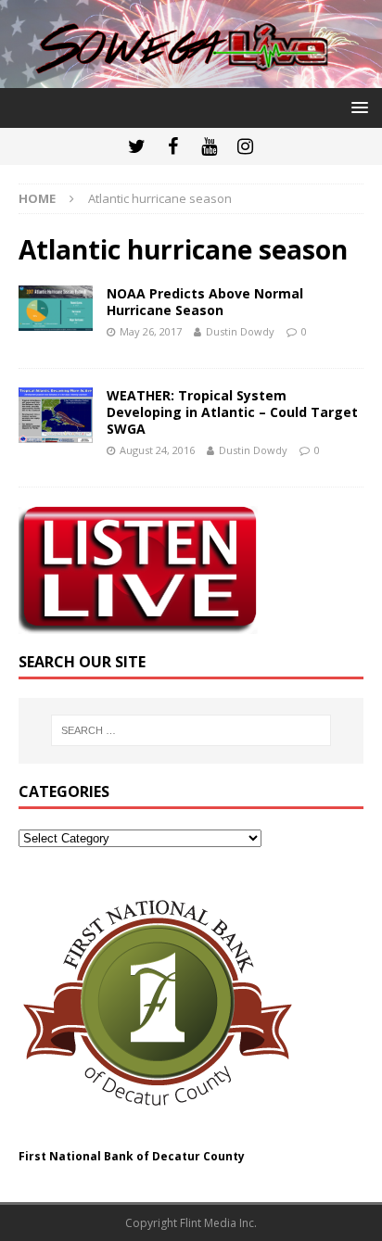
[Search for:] (191, 730)
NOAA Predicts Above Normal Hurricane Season (205, 302)
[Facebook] (173, 146)
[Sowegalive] (191, 77)
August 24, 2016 (157, 450)
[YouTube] (209, 146)
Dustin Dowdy (240, 331)
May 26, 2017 (151, 331)
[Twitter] (137, 146)
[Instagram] (245, 146)
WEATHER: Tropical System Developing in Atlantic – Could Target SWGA (232, 411)
